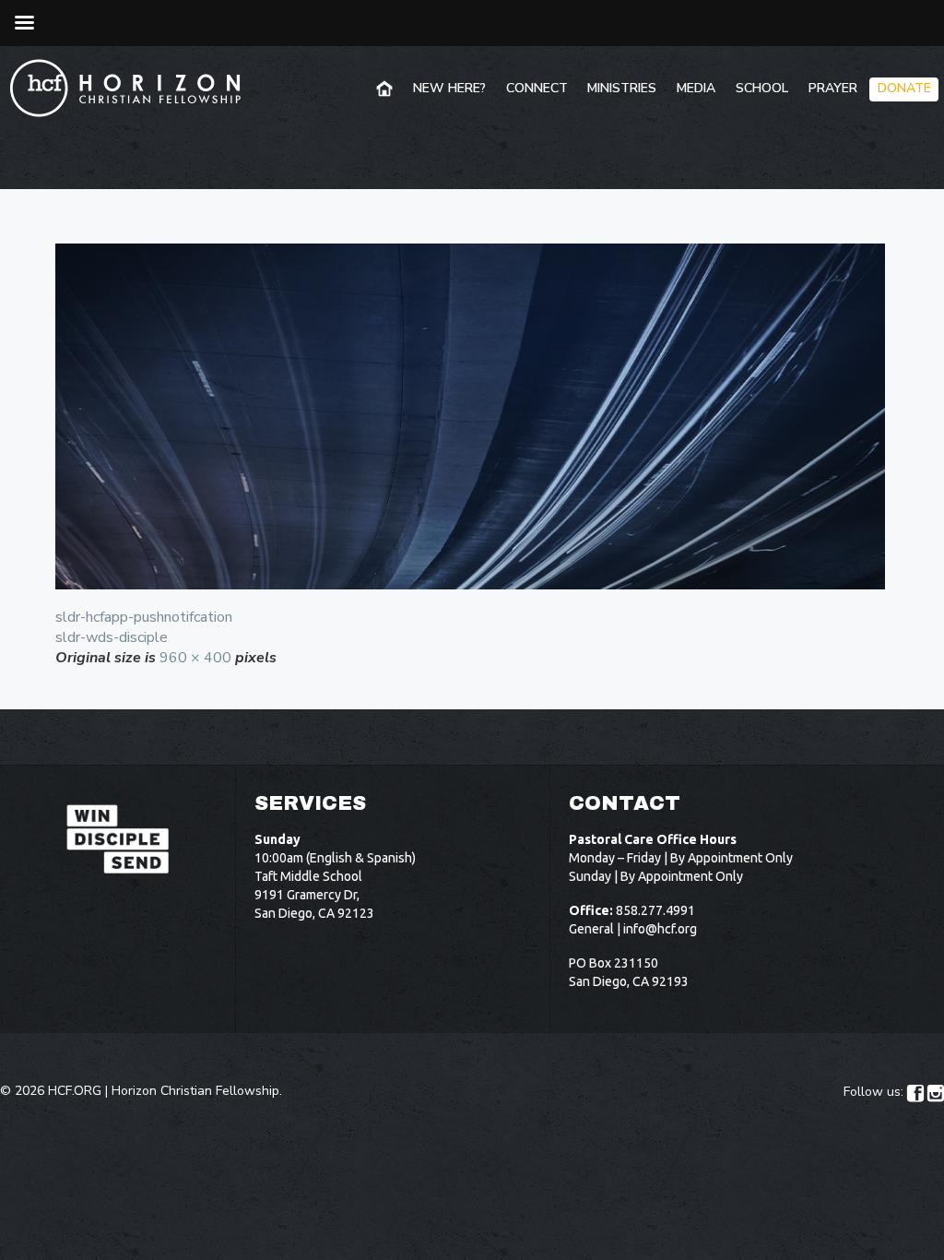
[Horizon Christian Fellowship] (126, 87)
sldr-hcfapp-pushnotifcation (143, 617)
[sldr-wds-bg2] (472, 416)
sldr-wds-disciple (111, 637)
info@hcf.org (660, 928)
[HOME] (386, 89)
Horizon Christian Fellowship (195, 1091)
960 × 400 (195, 658)
